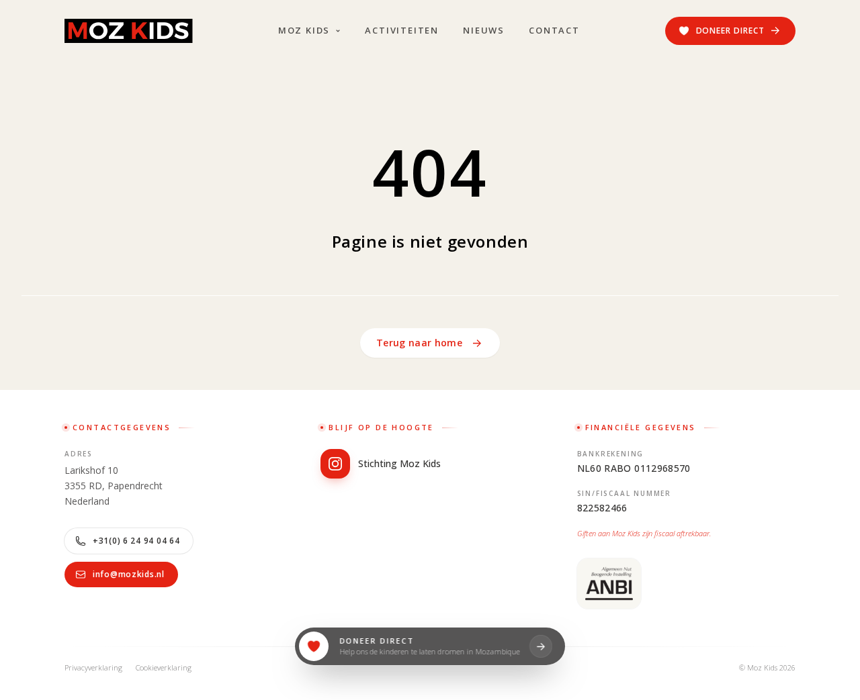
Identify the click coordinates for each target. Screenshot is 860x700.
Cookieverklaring (163, 667)
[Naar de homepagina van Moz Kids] (128, 31)
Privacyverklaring (93, 667)
